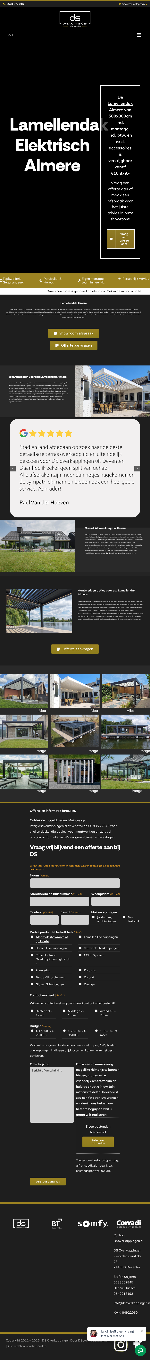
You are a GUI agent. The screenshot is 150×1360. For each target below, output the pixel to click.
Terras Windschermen (50, 977)
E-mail (70, 912)
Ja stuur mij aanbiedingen (106, 919)
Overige (89, 984)
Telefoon (41, 912)
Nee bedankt (133, 919)
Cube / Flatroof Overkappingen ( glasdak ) (53, 959)
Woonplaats (105, 894)
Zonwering (43, 970)
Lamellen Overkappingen (101, 937)
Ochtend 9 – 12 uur (44, 1013)
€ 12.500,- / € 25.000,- (45, 1033)
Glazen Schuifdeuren (50, 984)
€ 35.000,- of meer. (108, 1033)
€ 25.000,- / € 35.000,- (77, 1033)
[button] (13, 468)
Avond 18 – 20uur (108, 1013)
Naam (39, 875)
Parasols (90, 970)
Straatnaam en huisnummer (56, 894)
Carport (89, 977)
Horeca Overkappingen (51, 948)
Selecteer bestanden (98, 1141)
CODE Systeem (94, 955)
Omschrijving (39, 1064)
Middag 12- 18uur (76, 1013)
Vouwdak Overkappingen (101, 948)
